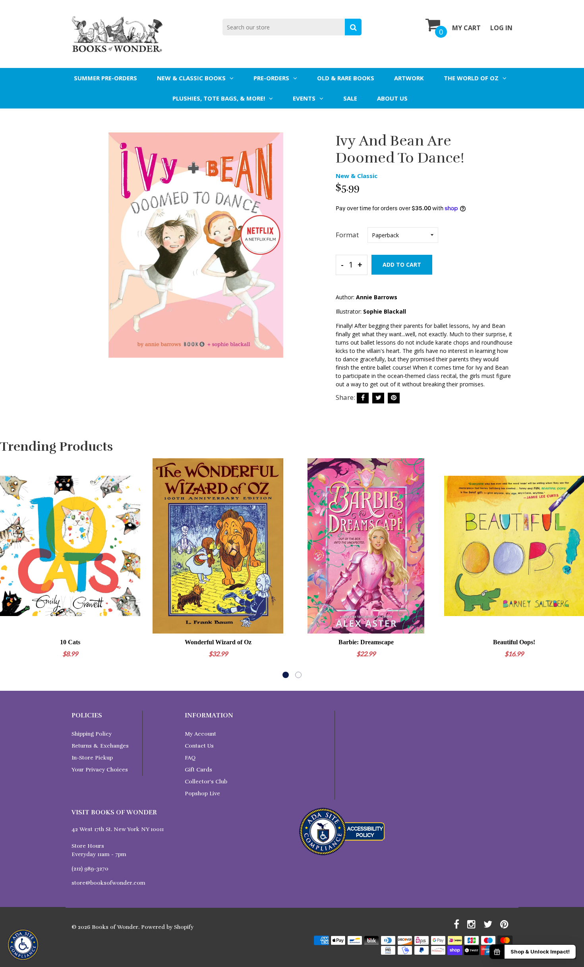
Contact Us (199, 745)
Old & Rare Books (345, 78)
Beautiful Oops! (514, 642)
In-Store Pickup (92, 757)
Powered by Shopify (167, 927)
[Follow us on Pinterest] (394, 398)
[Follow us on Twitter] (378, 398)
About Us (392, 98)
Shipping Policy (92, 734)
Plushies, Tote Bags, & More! (218, 98)
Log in (501, 27)
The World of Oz (471, 78)
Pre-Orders (271, 78)
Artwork (409, 78)
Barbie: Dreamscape (366, 642)
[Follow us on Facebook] (363, 398)
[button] (285, 675)
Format (347, 234)
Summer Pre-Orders (105, 78)
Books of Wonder (115, 927)
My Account (200, 734)
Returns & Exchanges (100, 745)
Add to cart (402, 264)
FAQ (190, 757)
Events (304, 98)
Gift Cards (198, 769)
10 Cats (70, 642)
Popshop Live (202, 793)
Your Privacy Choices (100, 769)
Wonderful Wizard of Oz (218, 642)
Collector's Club (206, 781)
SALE (350, 98)
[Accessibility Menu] (23, 944)
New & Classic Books (191, 78)
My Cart (466, 27)
